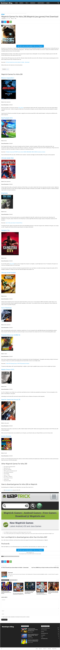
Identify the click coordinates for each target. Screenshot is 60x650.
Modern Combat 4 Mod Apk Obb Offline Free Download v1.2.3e (53, 592)
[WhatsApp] (10, 22)
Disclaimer (49, 648)
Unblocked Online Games (45, 628)
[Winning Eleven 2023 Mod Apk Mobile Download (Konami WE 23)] (30, 586)
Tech (27, 3)
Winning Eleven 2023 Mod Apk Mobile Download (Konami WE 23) (29, 592)
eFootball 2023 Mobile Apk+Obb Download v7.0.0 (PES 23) (6, 592)
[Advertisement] (30, 8)
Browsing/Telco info (44, 633)
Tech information (44, 629)
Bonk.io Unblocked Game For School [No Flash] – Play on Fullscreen (33, 635)
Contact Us (44, 648)
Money (48, 3)
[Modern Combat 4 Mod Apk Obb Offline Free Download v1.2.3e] (53, 586)
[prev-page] (56, 580)
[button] (58, 3)
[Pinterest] (8, 22)
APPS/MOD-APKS (44, 638)
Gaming (21, 3)
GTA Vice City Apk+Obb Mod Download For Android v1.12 (18, 594)
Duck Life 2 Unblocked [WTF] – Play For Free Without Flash (33, 640)
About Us (40, 648)
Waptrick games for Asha (8, 556)
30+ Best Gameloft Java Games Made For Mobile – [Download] (14, 567)
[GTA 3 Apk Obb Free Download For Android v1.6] (42, 587)
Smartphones (41, 3)
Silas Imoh (4, 18)
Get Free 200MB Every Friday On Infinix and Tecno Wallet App (45, 567)
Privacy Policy (54, 648)
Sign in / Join (2, 0)
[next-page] (58, 580)
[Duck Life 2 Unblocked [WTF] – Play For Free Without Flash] (24, 641)
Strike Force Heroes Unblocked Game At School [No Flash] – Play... (33, 629)
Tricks (42, 636)
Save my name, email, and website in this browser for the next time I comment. (16, 616)
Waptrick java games (16, 556)
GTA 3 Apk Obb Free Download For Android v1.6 (42, 594)
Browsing (32, 3)
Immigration (43, 635)
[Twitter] (5, 22)
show (7, 69)
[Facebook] (2, 22)
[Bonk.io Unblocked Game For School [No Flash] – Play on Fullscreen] (24, 636)
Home (16, 3)
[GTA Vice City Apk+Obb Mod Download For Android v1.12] (18, 587)
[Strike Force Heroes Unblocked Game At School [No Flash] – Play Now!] (24, 630)
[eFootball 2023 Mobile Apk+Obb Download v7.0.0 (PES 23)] (6, 586)
